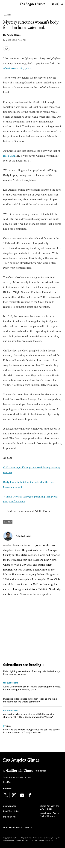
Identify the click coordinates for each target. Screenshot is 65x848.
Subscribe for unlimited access (17, 777)
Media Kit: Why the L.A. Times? (49, 807)
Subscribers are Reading (22, 664)
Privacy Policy (51, 838)
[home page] (32, 4)
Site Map (7, 782)
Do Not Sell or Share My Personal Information (36, 840)
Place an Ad (9, 817)
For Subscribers (10, 683)
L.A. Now (7, 15)
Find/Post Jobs (11, 811)
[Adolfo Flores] (8, 536)
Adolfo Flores (14, 35)
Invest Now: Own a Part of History (49, 814)
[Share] (6, 48)
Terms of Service (39, 838)
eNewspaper (9, 806)
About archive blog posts (17, 68)
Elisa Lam (9, 155)
